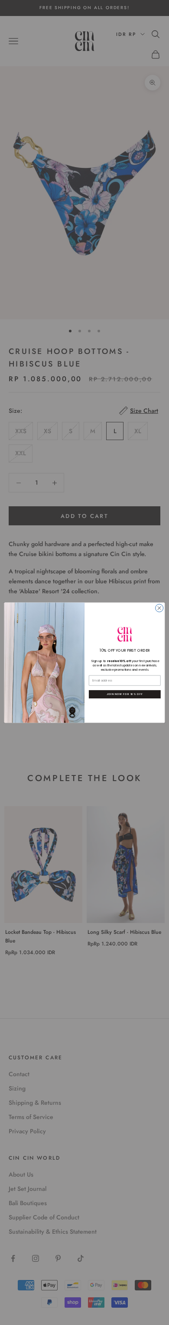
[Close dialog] (159, 608)
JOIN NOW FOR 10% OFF (125, 694)
